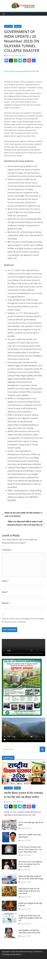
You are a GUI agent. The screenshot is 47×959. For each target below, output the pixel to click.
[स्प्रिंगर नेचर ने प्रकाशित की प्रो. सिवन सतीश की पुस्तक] (9, 837)
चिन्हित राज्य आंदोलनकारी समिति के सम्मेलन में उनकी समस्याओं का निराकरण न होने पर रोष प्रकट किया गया (24, 523)
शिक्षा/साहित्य (17, 788)
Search (42, 749)
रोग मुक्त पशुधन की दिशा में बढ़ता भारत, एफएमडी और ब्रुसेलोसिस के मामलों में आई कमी (30, 917)
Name (5, 581)
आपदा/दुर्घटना (18, 26)
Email (5, 592)
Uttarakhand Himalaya (24, 951)
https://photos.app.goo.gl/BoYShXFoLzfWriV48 (21, 71)
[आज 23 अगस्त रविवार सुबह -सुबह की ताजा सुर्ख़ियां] (9, 825)
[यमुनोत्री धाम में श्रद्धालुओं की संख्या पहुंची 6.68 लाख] (9, 906)
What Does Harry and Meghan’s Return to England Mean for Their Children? (30, 864)
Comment (7, 550)
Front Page (8, 26)
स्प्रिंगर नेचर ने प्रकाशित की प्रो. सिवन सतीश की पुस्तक (29, 836)
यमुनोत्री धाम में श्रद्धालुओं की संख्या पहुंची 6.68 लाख (30, 904)
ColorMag (5, 954)
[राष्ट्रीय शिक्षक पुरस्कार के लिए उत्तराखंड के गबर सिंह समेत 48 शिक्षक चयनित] (23, 773)
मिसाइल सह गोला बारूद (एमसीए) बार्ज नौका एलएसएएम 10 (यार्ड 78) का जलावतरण (23, 514)
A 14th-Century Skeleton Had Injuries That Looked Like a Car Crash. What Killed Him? (30, 849)
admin (23, 55)
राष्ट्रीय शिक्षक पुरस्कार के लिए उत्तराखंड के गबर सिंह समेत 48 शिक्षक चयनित (23, 795)
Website (5, 603)
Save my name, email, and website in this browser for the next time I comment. (23, 620)
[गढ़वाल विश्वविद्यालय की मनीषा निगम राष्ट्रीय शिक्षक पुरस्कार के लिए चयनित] (9, 933)
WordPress (17, 954)
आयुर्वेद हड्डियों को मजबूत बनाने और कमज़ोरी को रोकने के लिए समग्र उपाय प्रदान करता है (29, 891)
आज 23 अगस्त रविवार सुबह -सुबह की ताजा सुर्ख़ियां (30, 823)
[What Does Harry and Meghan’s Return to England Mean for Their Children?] (9, 865)
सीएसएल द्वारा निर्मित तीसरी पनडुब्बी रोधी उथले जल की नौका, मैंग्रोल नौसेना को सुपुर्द (30, 877)
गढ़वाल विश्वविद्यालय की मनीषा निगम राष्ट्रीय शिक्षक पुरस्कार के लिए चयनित (29, 931)
